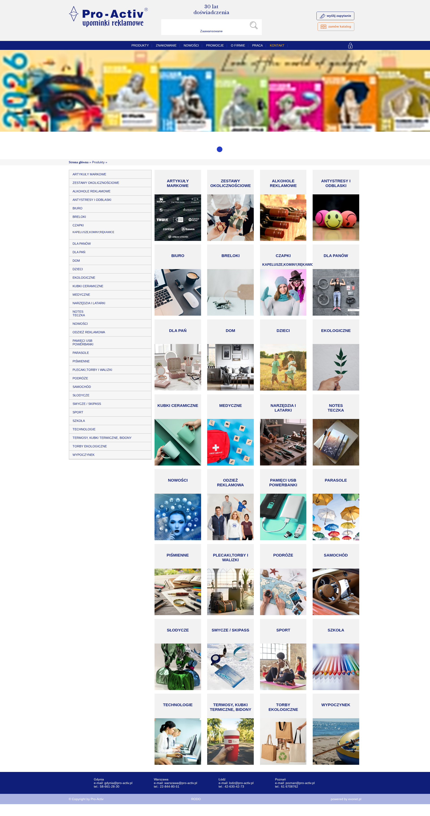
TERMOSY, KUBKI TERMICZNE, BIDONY (102, 438)
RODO (196, 799)
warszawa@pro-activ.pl (180, 783)
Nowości (191, 45)
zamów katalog (339, 26)
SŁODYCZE (81, 395)
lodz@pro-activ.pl (241, 783)
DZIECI (78, 269)
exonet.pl (354, 799)
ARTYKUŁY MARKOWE (89, 174)
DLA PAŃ (79, 252)
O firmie (238, 45)
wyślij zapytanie (339, 15)
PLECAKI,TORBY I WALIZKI (92, 370)
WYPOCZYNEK (84, 455)
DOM (76, 260)
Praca (257, 45)
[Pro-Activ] (108, 26)
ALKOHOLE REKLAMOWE (91, 191)
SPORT (78, 412)
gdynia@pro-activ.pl (118, 783)
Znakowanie (166, 45)
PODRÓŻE (80, 378)
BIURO (77, 208)
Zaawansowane (211, 31)
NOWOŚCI (80, 323)
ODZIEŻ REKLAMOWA (89, 332)
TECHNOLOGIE (84, 429)
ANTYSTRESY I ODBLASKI (92, 200)
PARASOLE (81, 353)
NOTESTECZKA (79, 313)
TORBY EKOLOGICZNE (90, 446)
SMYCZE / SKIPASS (87, 404)
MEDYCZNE (81, 294)
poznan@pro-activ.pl (300, 783)
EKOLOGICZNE (84, 277)
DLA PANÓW (82, 243)
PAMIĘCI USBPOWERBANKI (83, 342)
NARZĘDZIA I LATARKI (89, 303)
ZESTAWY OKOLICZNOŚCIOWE (96, 183)
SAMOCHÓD (82, 387)
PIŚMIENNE (81, 361)
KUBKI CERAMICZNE (88, 286)
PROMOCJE (215, 45)
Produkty (140, 45)
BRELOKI (79, 217)
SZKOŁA (79, 421)
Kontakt (277, 45)
